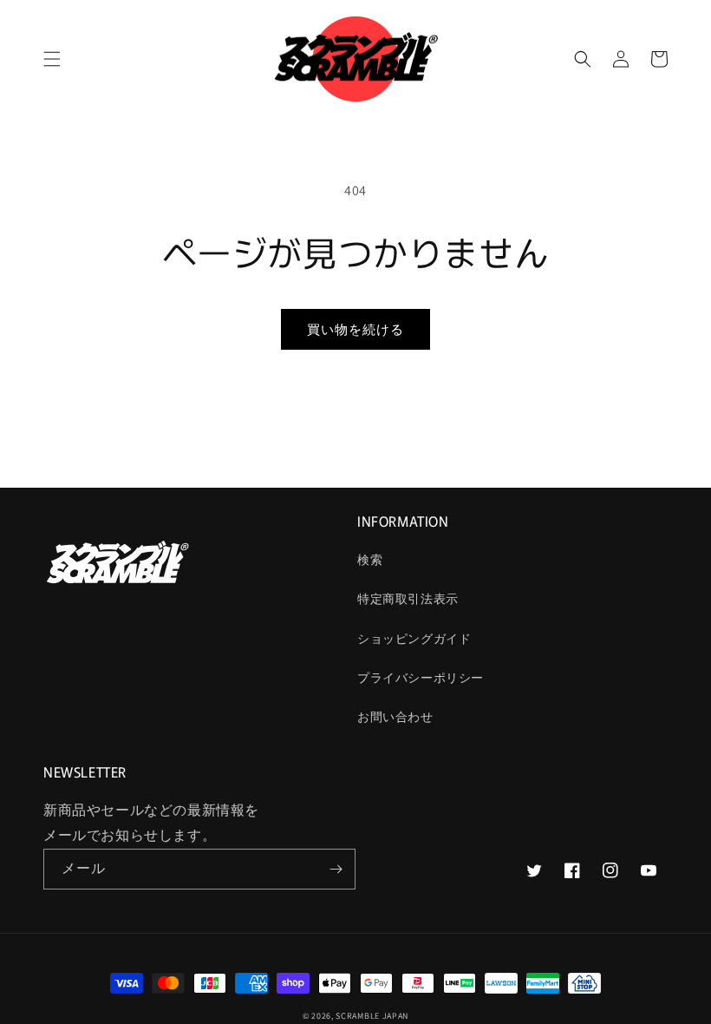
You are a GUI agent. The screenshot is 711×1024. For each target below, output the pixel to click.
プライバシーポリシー (420, 678)
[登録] (335, 869)
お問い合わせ (395, 717)
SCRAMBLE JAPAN (372, 1015)
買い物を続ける (355, 329)
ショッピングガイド (414, 639)
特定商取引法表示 (408, 599)
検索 (369, 560)
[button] (52, 59)
